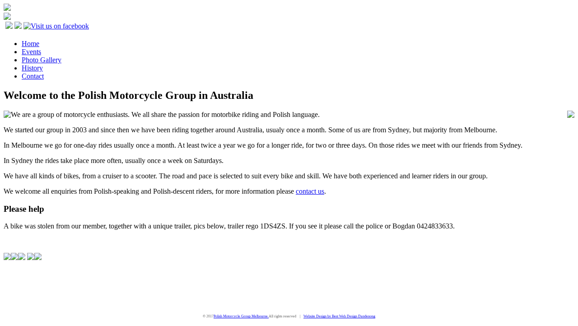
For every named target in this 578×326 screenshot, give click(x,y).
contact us (310, 191)
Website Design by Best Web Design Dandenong (339, 316)
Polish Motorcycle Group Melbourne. (241, 316)
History (32, 68)
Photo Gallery (41, 60)
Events (31, 52)
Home (30, 43)
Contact (33, 76)
